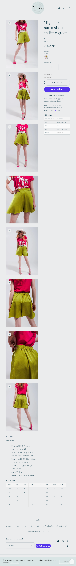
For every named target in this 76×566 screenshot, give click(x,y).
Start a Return (21, 526)
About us (9, 526)
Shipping (59, 99)
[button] (5, 8)
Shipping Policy (63, 526)
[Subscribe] (31, 545)
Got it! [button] (66, 562)
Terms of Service (33, 531)
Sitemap (46, 531)
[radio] (46, 57)
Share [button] (10, 436)
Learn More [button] (14, 563)
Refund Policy (48, 526)
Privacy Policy (35, 526)
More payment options (57, 95)
